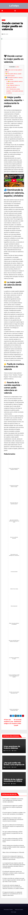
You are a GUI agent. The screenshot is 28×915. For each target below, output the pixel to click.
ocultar (17, 66)
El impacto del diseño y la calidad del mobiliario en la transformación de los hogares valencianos (12, 894)
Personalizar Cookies (8, 909)
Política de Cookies (19, 909)
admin (14, 750)
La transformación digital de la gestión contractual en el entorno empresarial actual (12, 807)
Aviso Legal (13, 912)
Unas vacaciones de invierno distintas (12, 747)
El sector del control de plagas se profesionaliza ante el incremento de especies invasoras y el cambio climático (13, 887)
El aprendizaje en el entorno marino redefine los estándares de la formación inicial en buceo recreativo (13, 819)
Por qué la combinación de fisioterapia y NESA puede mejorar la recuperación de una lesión (13, 826)
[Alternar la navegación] (15, 11)
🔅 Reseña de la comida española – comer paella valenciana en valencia (14, 91)
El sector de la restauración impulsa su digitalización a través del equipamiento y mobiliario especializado (13, 858)
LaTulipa (14, 5)
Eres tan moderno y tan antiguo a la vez (9, 721)
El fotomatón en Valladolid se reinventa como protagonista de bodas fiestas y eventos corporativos (13, 800)
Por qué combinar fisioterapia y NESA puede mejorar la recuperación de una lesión (12, 833)
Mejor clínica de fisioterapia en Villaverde (13, 852)
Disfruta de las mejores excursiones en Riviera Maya (13, 781)
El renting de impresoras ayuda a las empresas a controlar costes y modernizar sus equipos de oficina (13, 873)
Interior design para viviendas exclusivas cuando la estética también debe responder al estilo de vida (14, 847)
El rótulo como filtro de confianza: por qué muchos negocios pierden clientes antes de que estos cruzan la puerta (14, 880)
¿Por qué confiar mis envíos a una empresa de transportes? (14, 764)
